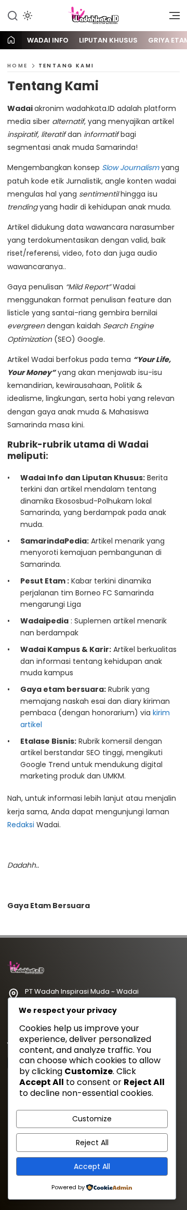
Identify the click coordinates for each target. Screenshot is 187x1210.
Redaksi (20, 824)
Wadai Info (48, 40)
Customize (92, 1119)
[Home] (11, 40)
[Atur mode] (26, 16)
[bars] (171, 18)
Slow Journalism (131, 167)
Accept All (92, 1166)
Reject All (92, 1142)
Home (17, 65)
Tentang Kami (66, 65)
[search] (12, 15)
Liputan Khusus (108, 40)
